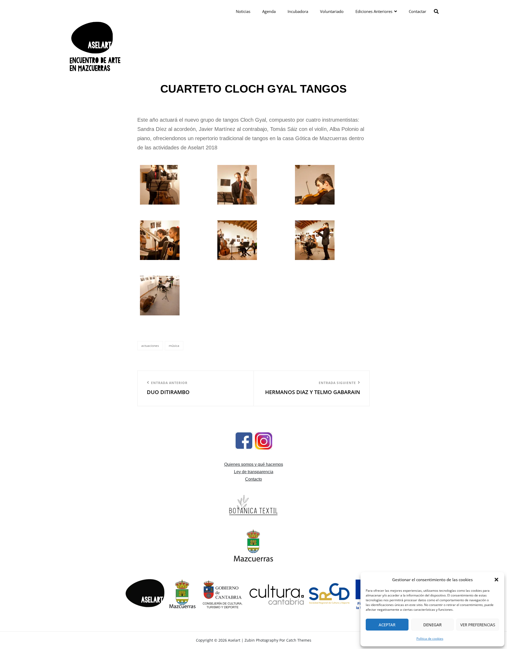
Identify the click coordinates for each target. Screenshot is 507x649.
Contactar (417, 11)
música (174, 345)
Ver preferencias (477, 624)
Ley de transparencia (253, 472)
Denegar (432, 624)
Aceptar (387, 624)
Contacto (253, 479)
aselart (234, 640)
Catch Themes (298, 640)
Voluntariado (332, 11)
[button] (496, 579)
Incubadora (298, 11)
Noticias (243, 11)
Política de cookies (429, 638)
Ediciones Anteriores (373, 11)
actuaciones (150, 345)
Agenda (269, 11)
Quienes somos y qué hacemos (253, 464)
